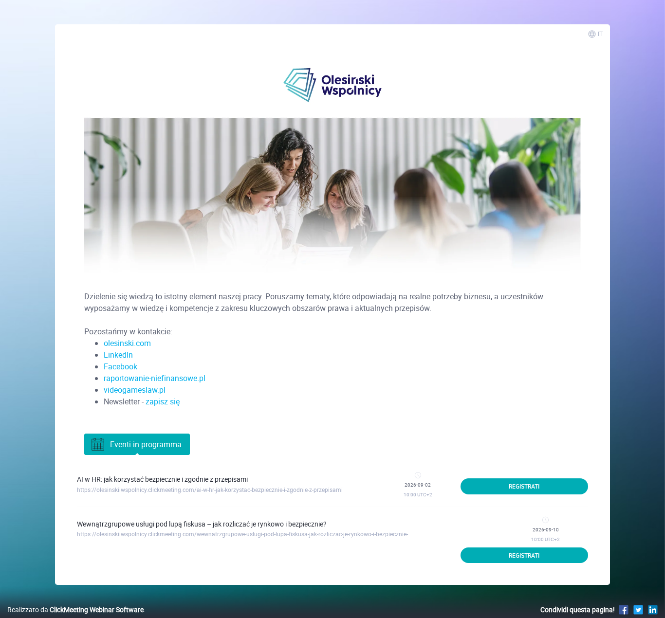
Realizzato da (75, 609)
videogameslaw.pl (135, 389)
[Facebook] (623, 609)
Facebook (120, 366)
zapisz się (163, 401)
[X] (638, 609)
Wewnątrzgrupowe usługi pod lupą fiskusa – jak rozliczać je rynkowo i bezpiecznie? (202, 523)
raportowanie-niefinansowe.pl (154, 378)
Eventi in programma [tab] (146, 444)
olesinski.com (127, 343)
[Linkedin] (653, 609)
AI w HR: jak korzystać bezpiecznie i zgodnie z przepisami (162, 479)
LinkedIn (118, 354)
